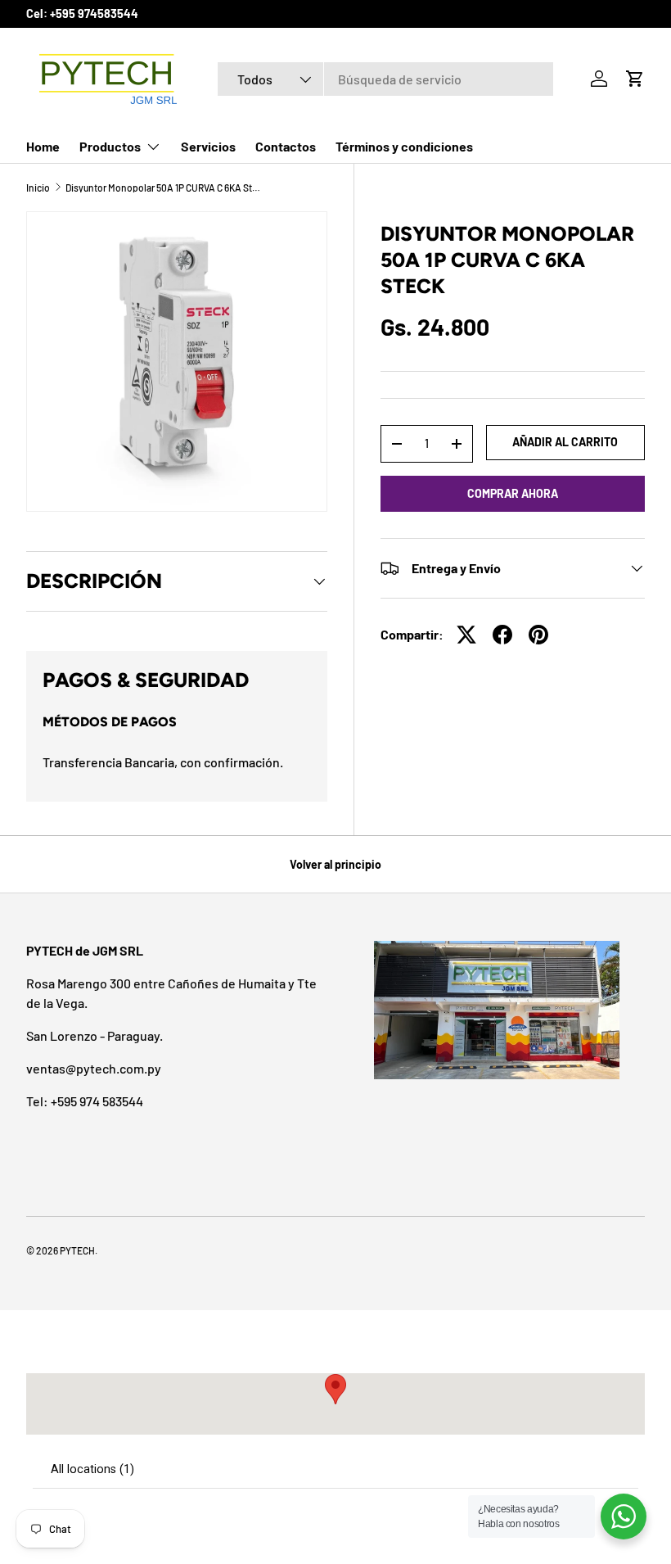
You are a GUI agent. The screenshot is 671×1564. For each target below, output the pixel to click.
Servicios (208, 146)
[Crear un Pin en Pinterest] (538, 635)
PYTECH (77, 1250)
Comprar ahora (512, 493)
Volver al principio (335, 864)
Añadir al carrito (565, 442)
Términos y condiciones (404, 146)
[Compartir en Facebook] (502, 635)
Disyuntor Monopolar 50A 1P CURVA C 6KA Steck (163, 187)
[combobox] (385, 79)
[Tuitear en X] (466, 635)
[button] (635, 79)
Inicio (38, 187)
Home (43, 146)
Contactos (285, 146)
